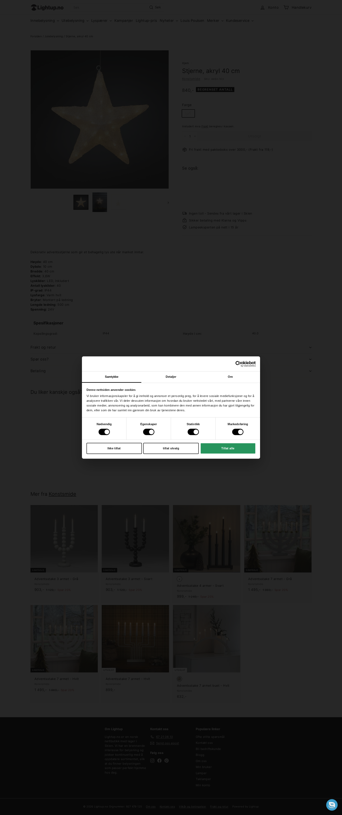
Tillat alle (227, 448)
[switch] (148, 432)
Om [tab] (230, 376)
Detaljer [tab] (171, 376)
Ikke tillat (114, 448)
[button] (332, 805)
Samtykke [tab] (112, 376)
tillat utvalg (171, 448)
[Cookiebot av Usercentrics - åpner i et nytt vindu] (238, 364)
